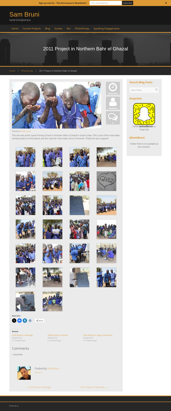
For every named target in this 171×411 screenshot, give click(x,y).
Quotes (58, 28)
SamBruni (53, 368)
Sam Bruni (24, 14)
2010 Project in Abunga (22, 335)
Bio (69, 28)
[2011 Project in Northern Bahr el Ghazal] (56, 111)
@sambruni (39, 372)
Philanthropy (82, 28)
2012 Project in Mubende (94, 387)
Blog (47, 28)
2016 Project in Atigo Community (97, 335)
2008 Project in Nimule (58, 335)
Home (14, 28)
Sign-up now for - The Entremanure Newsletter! (63, 3)
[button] (25, 157)
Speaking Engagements (107, 28)
